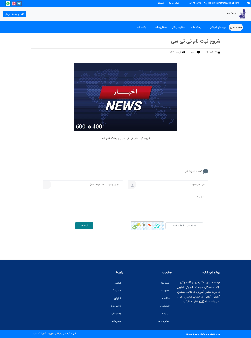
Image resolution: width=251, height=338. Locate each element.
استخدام (165, 306)
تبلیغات (160, 3)
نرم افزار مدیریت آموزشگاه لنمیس (46, 333)
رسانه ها (197, 27)
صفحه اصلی (236, 27)
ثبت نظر (84, 225)
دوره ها (165, 283)
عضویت (165, 290)
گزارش (117, 298)
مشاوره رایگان (178, 27)
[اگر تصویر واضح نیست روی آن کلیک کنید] (147, 225)
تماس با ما (174, 3)
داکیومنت (115, 306)
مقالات (166, 298)
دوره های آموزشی (218, 27)
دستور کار (116, 290)
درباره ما (165, 313)
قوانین (117, 283)
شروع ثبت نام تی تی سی (195, 41)
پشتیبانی (116, 313)
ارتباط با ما (142, 27)
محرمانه (116, 321)
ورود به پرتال (12, 14)
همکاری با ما (161, 27)
